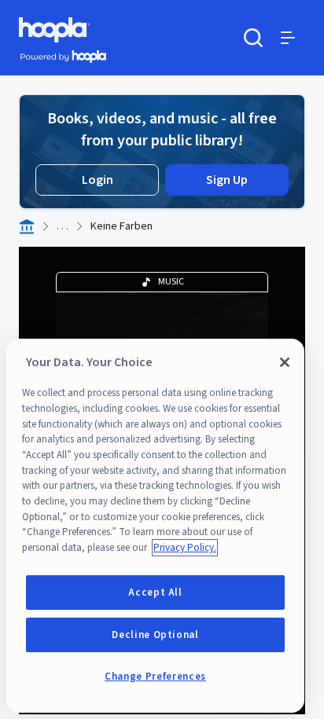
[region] (155, 526)
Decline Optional (155, 635)
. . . (62, 226)
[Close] (284, 362)
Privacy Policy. (184, 548)
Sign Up (227, 180)
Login (97, 180)
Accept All (155, 592)
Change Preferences (155, 676)
